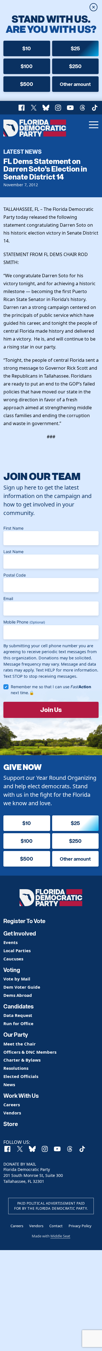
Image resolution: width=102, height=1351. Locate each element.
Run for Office (18, 1023)
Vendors (12, 1113)
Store (10, 1124)
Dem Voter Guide (21, 987)
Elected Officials (20, 1076)
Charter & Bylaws (22, 1060)
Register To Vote (24, 921)
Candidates (18, 1006)
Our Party (15, 1034)
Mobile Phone (24, 622)
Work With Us (21, 1095)
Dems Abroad (17, 995)
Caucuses (13, 959)
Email (8, 598)
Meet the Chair (19, 1044)
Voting (11, 970)
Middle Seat (60, 1236)
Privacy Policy (80, 1225)
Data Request (17, 1015)
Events (10, 942)
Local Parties (17, 950)
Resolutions (15, 1068)
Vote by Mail (16, 979)
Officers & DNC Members (29, 1052)
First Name (13, 528)
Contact (56, 1225)
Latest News (22, 151)
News (9, 1084)
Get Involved (19, 933)
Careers (11, 1104)
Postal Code (14, 575)
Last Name (13, 551)
